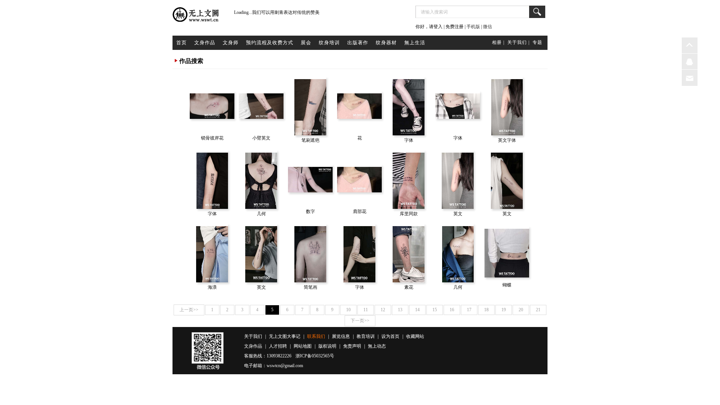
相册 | (498, 42)
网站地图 (303, 346)
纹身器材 (386, 42)
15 (434, 309)
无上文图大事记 (284, 336)
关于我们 (253, 336)
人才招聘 (278, 346)
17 (469, 309)
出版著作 (357, 42)
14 (417, 309)
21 (538, 309)
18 (486, 309)
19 (503, 309)
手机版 (473, 26)
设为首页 (390, 336)
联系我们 (316, 336)
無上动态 (377, 346)
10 (348, 309)
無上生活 (414, 42)
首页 (181, 42)
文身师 (230, 42)
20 (521, 309)
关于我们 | (518, 42)
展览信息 (341, 336)
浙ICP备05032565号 (315, 355)
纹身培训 (329, 42)
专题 (537, 42)
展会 (306, 42)
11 (365, 309)
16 (452, 309)
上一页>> (189, 309)
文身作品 (204, 42)
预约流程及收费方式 (269, 42)
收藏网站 (415, 336)
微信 (487, 26)
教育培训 (366, 336)
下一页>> (360, 320)
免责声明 (352, 346)
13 (400, 309)
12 (383, 309)
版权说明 (327, 346)
